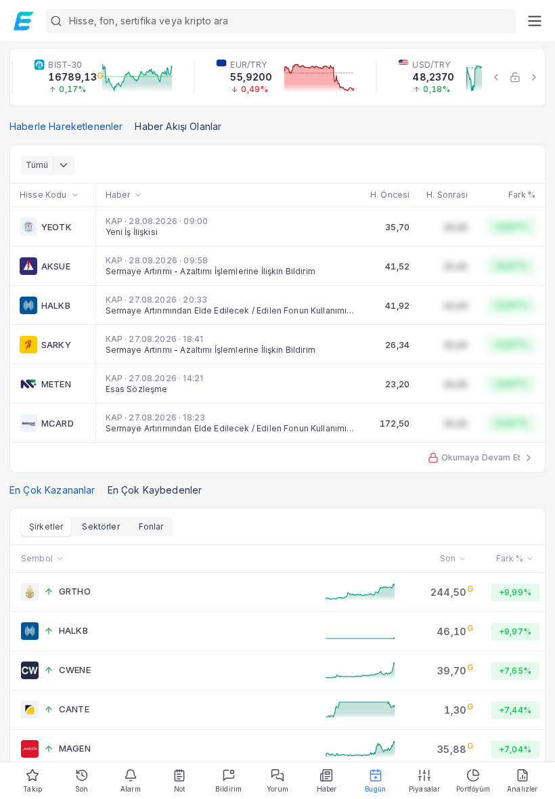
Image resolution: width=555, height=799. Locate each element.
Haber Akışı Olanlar (178, 126)
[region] (277, 77)
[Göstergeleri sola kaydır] (496, 77)
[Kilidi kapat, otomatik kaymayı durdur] (515, 77)
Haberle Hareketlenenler (66, 126)
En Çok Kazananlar (52, 490)
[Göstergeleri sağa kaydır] (534, 77)
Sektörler (100, 526)
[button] (281, 21)
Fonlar (151, 526)
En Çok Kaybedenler (155, 490)
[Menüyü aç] (534, 21)
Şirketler (46, 526)
